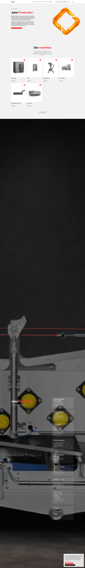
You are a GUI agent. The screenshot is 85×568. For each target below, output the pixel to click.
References (38, 1)
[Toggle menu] (73, 2)
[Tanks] (34, 70)
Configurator (50, 1)
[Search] (61, 1)
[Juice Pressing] (66, 70)
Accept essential (69, 563)
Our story (42, 1)
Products (34, 1)
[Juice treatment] (50, 70)
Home (11, 8)
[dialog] (74, 560)
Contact (46, 1)
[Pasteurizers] (18, 70)
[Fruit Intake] (34, 95)
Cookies (66, 559)
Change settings (67, 561)
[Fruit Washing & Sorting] (18, 95)
